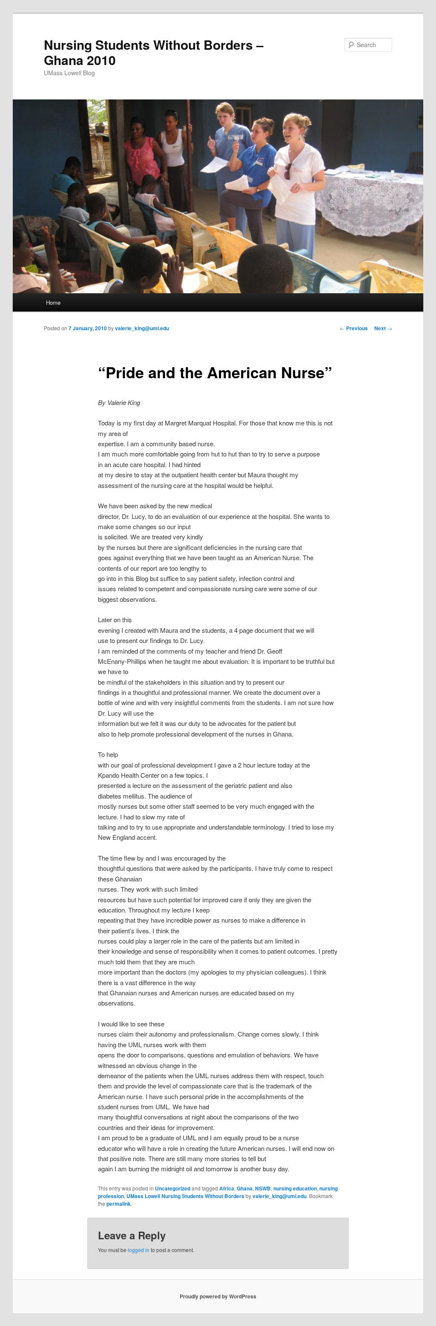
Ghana (244, 1188)
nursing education (295, 1188)
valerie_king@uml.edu (142, 328)
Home (53, 302)
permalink (118, 1203)
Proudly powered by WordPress (218, 1296)
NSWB (263, 1188)
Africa (226, 1188)
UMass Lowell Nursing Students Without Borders (185, 1196)
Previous (354, 328)
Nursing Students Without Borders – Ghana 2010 (154, 52)
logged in (138, 1249)
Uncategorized (172, 1188)
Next (383, 328)
